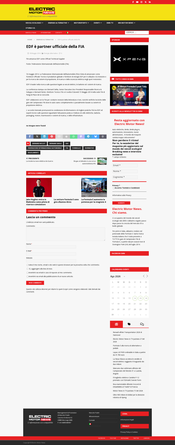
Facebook (101, 438)
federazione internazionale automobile (45, 148)
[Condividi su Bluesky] (95, 137)
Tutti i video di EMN (124, 79)
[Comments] (142, 324)
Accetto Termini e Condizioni (127, 188)
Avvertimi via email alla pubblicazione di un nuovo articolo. (51, 276)
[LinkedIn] (150, 2)
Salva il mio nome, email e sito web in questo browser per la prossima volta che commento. (64, 265)
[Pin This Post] (51, 137)
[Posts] (116, 324)
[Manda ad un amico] (59, 137)
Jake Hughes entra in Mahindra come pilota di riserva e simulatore (38, 202)
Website (29, 258)
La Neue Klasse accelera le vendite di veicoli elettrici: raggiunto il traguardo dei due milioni (128, 361)
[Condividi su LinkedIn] (44, 137)
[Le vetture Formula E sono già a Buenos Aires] (66, 187)
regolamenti (33, 153)
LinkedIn (146, 438)
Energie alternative (57, 23)
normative (89, 148)
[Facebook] (133, 2)
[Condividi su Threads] (103, 137)
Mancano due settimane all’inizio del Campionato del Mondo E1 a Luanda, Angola (127, 371)
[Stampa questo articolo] (66, 137)
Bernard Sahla (55, 143)
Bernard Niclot (38, 143)
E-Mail (28, 251)
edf (67, 143)
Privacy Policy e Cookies (129, 432)
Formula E (76, 148)
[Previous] (115, 59)
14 (135, 298)
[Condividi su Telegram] (88, 137)
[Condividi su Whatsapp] (73, 137)
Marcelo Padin (31, 32)
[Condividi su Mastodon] (81, 137)
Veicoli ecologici (33, 23)
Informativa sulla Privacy (121, 195)
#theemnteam (46, 32)
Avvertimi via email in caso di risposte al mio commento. (50, 272)
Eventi (97, 23)
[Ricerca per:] (137, 32)
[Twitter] (145, 2)
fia (67, 148)
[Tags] (129, 324)
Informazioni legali (127, 420)
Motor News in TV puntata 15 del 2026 (128, 391)
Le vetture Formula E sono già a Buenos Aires (66, 200)
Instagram (124, 438)
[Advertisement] (110, 12)
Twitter (136, 438)
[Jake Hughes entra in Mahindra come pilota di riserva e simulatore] (39, 187)
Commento (30, 226)
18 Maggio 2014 (35, 53)
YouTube (113, 438)
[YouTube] (137, 2)
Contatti (58, 32)
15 (140, 298)
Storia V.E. (30, 28)
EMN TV (110, 23)
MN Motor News (125, 23)
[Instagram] (141, 2)
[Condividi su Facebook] (29, 137)
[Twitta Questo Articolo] (37, 137)
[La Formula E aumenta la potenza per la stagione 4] (94, 187)
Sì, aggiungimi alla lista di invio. (40, 269)
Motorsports (80, 23)
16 (146, 298)
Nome (28, 244)
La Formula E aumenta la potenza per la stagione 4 (93, 200)
